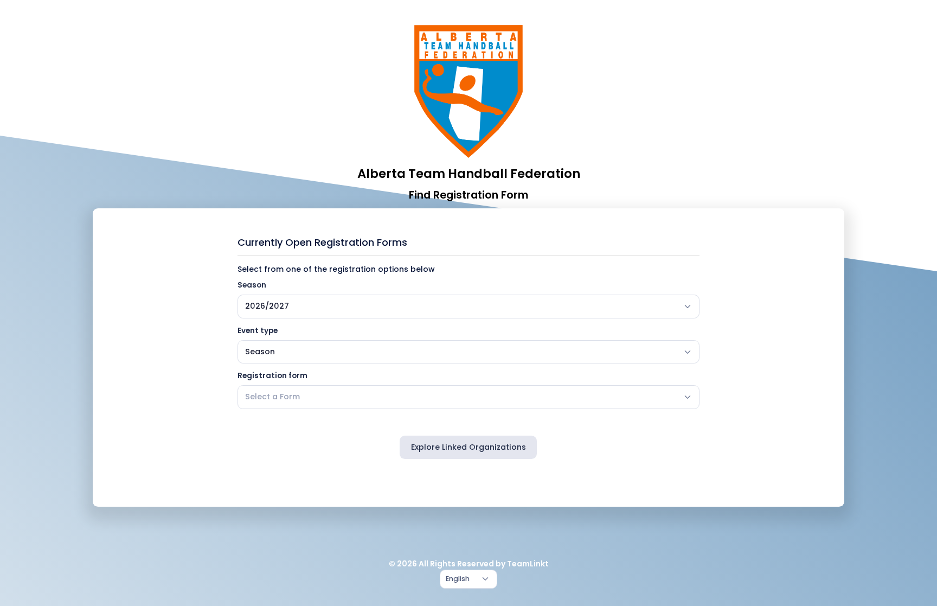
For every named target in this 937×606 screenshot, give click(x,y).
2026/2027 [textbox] (267, 306)
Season (252, 285)
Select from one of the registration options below (336, 269)
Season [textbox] (260, 351)
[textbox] (272, 397)
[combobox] (468, 306)
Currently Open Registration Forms (322, 242)
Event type (258, 331)
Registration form (272, 376)
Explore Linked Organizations (468, 447)
